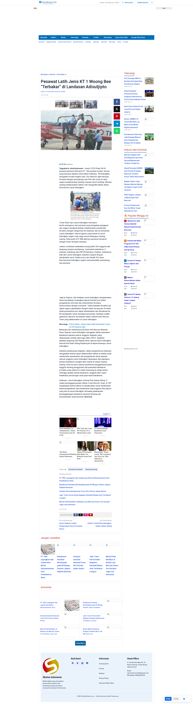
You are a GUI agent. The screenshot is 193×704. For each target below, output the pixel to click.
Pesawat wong (91, 469)
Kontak (101, 668)
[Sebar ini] (117, 102)
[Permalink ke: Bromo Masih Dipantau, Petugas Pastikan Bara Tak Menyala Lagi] (114, 631)
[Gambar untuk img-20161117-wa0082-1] (62, 103)
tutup (35, 8)
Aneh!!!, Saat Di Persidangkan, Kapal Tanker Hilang (100, 523)
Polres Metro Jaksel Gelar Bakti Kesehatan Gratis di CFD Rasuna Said (89, 325)
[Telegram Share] (117, 124)
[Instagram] (85, 515)
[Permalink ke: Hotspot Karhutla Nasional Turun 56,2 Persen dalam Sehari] (80, 549)
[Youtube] (90, 515)
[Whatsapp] (117, 131)
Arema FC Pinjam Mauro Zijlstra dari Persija (132, 264)
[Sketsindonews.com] (48, 2)
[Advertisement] (96, 19)
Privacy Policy (104, 678)
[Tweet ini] (117, 109)
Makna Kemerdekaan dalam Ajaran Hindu (132, 280)
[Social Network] (152, 2)
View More (80, 643)
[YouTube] (87, 663)
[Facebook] (75, 515)
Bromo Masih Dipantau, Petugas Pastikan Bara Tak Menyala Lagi (92, 631)
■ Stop (176, 699)
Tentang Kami (103, 663)
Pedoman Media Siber (106, 683)
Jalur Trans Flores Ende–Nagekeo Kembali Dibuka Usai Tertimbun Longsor (93, 618)
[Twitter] (80, 515)
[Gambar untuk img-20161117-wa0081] (90, 104)
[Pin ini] (117, 116)
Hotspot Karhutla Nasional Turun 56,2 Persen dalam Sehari (82, 491)
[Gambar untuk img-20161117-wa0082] (76, 104)
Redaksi (102, 673)
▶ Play (168, 699)
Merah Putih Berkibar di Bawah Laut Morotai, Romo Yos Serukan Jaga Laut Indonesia (112, 566)
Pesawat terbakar (76, 469)
